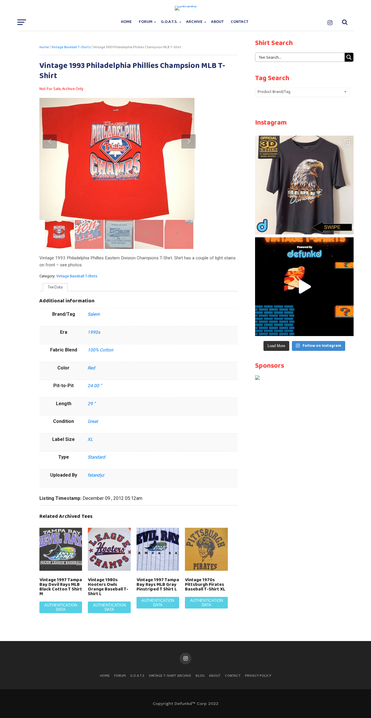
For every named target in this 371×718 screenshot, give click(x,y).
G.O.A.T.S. (169, 22)
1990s (94, 332)
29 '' (91, 403)
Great (93, 421)
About (217, 22)
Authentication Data (60, 607)
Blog (200, 676)
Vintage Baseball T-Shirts (71, 47)
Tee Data (55, 287)
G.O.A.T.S (137, 676)
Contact (239, 22)
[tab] (55, 287)
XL (90, 439)
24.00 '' (95, 385)
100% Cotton (100, 350)
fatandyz (96, 475)
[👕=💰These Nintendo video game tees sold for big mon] (304, 286)
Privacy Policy (258, 676)
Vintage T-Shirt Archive (170, 676)
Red (91, 368)
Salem (94, 314)
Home (126, 22)
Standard (96, 457)
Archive (194, 22)
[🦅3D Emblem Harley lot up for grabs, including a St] (304, 185)
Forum (145, 22)
